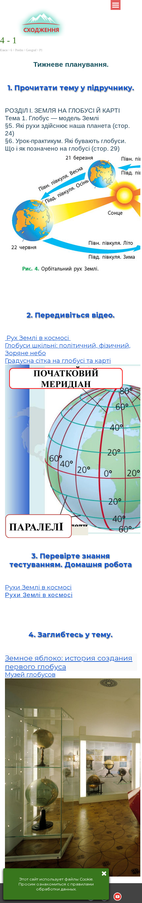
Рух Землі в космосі (38, 338)
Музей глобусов (30, 674)
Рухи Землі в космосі (38, 587)
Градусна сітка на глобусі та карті (58, 360)
